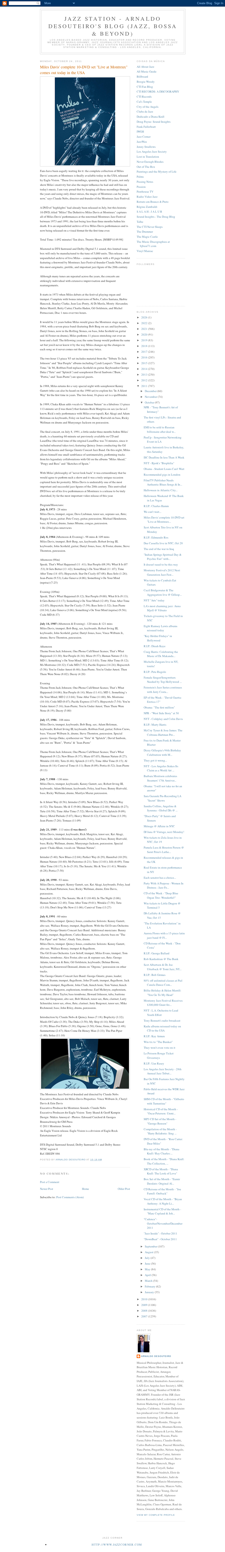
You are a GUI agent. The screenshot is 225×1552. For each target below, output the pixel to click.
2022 (144, 323)
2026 (144, 317)
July (148, 1258)
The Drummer (145, 232)
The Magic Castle (147, 237)
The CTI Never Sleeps (150, 227)
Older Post (124, 1189)
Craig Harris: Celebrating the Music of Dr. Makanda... (161, 654)
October (150, 402)
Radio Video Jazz (147, 197)
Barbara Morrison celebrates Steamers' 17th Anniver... (160, 778)
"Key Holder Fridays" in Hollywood (158, 638)
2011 (144, 386)
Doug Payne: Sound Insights (154, 122)
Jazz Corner (144, 137)
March (149, 1281)
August (149, 1252)
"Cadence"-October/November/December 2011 (163, 1223)
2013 (144, 374)
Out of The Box (146, 167)
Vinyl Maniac (145, 251)
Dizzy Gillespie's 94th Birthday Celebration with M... (162, 752)
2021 (144, 329)
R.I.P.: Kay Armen (154, 1036)
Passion (141, 187)
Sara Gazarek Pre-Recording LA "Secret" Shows (162, 798)
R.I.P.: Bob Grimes (154, 975)
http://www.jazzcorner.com (117, 1545)
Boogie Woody (146, 82)
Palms (140, 177)
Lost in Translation (148, 157)
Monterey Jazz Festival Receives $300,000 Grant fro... (163, 1003)
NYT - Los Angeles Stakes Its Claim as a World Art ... (161, 768)
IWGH (140, 131)
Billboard (142, 77)
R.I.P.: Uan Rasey (154, 1063)
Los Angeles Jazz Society (152, 151)
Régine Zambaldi (147, 207)
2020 (144, 334)
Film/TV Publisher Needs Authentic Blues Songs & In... (163, 482)
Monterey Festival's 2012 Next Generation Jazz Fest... (162, 572)
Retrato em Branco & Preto (153, 202)
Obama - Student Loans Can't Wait (164, 469)
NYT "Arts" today (154, 600)
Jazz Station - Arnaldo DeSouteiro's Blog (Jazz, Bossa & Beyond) (112, 26)
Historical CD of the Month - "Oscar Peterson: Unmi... (161, 1111)
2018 (144, 346)
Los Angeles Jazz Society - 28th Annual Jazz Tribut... (162, 1071)
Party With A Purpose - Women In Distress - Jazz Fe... (163, 885)
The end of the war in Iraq (159, 549)
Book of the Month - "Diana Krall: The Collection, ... (164, 1161)
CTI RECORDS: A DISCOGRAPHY (158, 91)
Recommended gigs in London (162, 475)
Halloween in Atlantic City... (161, 490)
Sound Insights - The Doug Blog (156, 217)
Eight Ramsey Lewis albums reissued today (160, 628)
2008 (144, 1311)
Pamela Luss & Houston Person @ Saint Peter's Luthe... (164, 849)
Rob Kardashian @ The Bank (161, 959)
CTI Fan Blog (145, 87)
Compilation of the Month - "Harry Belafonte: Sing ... (160, 1131)
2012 (144, 380)
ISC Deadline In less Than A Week (164, 457)
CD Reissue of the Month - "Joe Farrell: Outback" (162, 1191)
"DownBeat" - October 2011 (160, 1239)
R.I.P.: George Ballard (156, 953)
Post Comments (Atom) (70, 1197)
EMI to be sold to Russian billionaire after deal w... (160, 429)
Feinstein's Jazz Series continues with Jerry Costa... (163, 689)
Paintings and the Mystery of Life (156, 171)
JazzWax (142, 142)
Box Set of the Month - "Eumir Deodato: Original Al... (162, 1181)
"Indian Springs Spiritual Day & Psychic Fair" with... (162, 557)
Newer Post (46, 1189)
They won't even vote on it (159, 1048)
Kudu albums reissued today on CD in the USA (162, 1028)
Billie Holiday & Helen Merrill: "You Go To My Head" (162, 992)
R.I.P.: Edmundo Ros (156, 537)
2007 (144, 1316)
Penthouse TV (145, 192)
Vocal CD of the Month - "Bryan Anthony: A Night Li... (163, 1201)
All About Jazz (145, 67)
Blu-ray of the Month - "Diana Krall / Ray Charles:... (161, 1151)
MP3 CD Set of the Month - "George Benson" (160, 1121)
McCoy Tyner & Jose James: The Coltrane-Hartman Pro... (163, 732)
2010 (144, 1299)
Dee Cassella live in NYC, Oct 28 (163, 543)
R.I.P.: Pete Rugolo (155, 672)
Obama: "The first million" (159, 707)
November (151, 397)
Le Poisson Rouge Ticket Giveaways (159, 1055)
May (148, 1269)
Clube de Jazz (145, 111)
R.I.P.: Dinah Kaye (154, 646)
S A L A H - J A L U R (149, 212)
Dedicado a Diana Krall (150, 117)
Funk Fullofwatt (146, 127)
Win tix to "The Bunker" (158, 1042)
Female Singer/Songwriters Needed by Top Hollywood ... (163, 680)
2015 (144, 363)
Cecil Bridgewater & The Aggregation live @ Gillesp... (163, 592)
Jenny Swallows (146, 147)
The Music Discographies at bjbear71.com (153, 244)
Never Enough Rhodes (150, 162)
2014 (144, 369)
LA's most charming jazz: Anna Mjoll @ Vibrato (162, 608)
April (148, 1275)
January (150, 1292)
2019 (144, 340)
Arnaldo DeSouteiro (156, 1356)
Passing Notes (145, 182)
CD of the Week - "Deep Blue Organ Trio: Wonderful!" (161, 895)
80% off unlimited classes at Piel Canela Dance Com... (163, 983)
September (151, 1246)
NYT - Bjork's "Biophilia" (159, 463)
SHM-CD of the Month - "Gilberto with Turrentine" (164, 1101)
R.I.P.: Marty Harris (155, 725)
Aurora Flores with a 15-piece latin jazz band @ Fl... (164, 935)
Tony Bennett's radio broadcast (162, 1020)
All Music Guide (146, 71)
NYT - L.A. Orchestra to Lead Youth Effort (161, 1012)
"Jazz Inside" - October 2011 (160, 1233)
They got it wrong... (155, 760)
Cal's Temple (144, 102)
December (151, 391)
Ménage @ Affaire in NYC (159, 826)
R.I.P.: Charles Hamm (156, 506)
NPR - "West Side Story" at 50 (161, 713)
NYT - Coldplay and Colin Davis (163, 719)
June (148, 1263)
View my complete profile (156, 1515)
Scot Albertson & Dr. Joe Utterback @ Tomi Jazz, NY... (162, 967)
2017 (144, 352)
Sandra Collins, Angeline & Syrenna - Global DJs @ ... (161, 808)
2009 (144, 1305)
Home (85, 1189)
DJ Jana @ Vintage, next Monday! (164, 832)
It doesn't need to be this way (161, 564)
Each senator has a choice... (160, 878)
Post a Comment (49, 1182)
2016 (144, 357)
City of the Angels (147, 107)
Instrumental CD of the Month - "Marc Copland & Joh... (162, 1211)
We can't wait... (152, 512)
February (150, 1286)
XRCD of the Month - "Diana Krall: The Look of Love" (161, 1171)
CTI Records (144, 97)
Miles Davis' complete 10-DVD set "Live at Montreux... (164, 519)
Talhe (140, 222)
